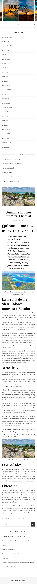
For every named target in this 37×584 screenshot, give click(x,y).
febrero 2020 (6, 143)
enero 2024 (6, 41)
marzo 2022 (6, 85)
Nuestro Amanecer (18, 9)
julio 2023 (5, 55)
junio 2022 (5, 72)
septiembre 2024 (7, 37)
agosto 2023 (6, 50)
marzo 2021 (6, 129)
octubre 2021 (6, 103)
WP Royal (22, 580)
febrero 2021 (6, 134)
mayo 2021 (5, 121)
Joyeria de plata (7, 172)
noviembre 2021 (7, 99)
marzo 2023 (6, 59)
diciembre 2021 (7, 94)
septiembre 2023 (7, 46)
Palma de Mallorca (8, 549)
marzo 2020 (6, 138)
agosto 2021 (6, 112)
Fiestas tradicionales (8, 168)
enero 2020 (6, 147)
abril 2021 (5, 125)
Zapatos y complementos (10, 181)
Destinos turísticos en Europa (11, 159)
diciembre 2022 (7, 63)
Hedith (7, 519)
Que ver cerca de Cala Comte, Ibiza (13, 536)
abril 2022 (5, 81)
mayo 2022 (5, 77)
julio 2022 (5, 68)
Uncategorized (7, 177)
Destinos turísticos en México (11, 164)
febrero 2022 (6, 90)
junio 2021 (5, 116)
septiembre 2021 (7, 107)
